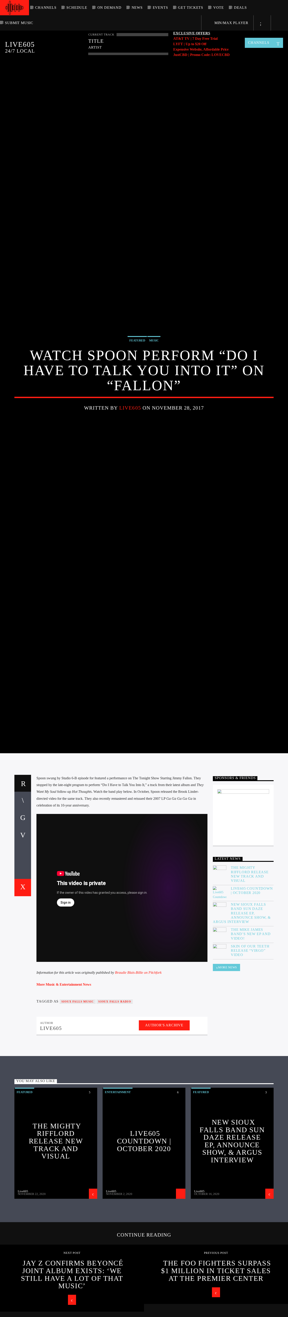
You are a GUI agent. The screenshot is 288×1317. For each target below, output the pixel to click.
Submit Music (19, 23)
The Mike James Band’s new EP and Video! (251, 982)
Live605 (130, 430)
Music (154, 362)
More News (227, 1016)
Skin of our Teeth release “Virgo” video (250, 999)
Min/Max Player (230, 23)
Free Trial (210, 38)
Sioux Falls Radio (114, 1050)
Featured (137, 362)
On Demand (109, 7)
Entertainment (118, 1140)
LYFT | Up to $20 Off (189, 44)
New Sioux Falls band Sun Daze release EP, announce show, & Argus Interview (242, 961)
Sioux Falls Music (77, 1050)
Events (160, 7)
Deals (240, 7)
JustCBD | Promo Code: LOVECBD (201, 55)
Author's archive (164, 1074)
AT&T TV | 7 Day (187, 38)
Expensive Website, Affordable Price (201, 49)
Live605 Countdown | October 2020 (252, 939)
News (137, 7)
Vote (218, 7)
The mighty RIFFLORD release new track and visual (250, 922)
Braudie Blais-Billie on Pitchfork (138, 1021)
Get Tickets (190, 7)
